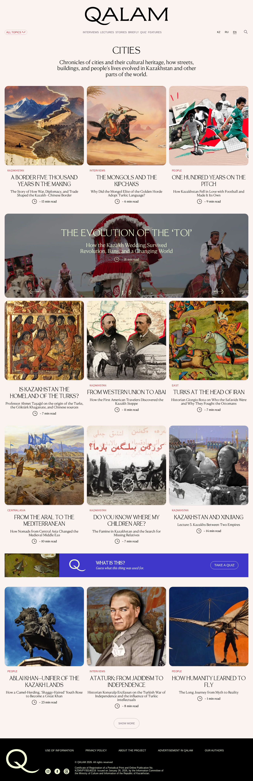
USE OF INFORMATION (59, 750)
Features (155, 32)
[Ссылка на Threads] (66, 773)
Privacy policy (96, 750)
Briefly (133, 32)
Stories (121, 32)
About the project (132, 750)
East (175, 385)
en (235, 32)
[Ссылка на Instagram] (48, 773)
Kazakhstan (15, 170)
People (177, 170)
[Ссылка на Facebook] (57, 773)
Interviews (91, 32)
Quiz (143, 32)
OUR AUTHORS (214, 750)
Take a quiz (224, 565)
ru (227, 32)
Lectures (107, 32)
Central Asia (16, 510)
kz (218, 32)
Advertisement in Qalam (175, 750)
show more (126, 723)
